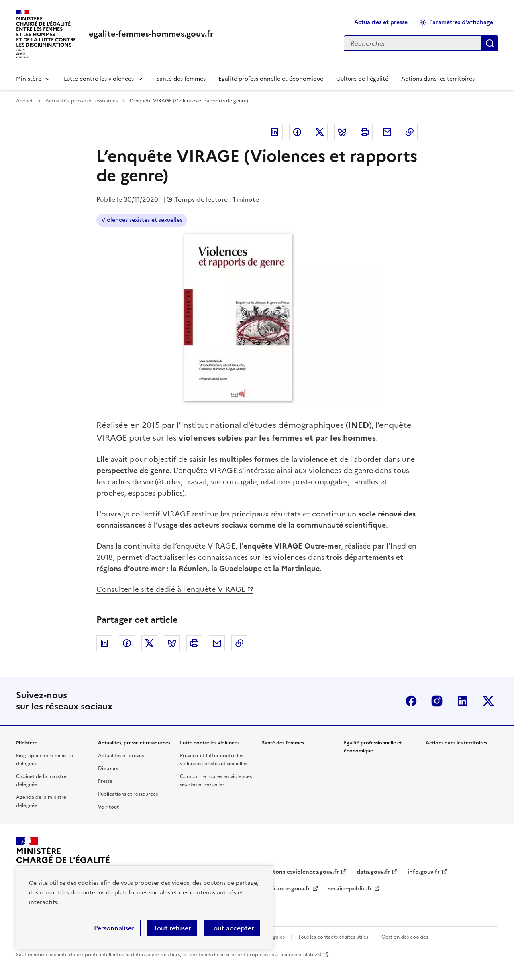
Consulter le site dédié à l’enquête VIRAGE (170, 589)
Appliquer (490, 43)
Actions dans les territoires (438, 79)
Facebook (297, 132)
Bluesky (342, 132)
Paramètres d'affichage (461, 22)
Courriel (387, 132)
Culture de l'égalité (362, 79)
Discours (108, 768)
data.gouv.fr (373, 871)
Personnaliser (114, 928)
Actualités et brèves (121, 755)
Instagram (437, 701)
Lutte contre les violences (99, 79)
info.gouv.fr (424, 871)
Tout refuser (172, 928)
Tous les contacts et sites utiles (333, 937)
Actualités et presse (381, 22)
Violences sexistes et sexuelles (141, 220)
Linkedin (275, 132)
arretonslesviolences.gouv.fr (300, 871)
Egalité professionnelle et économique (270, 79)
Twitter (320, 132)
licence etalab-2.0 (301, 954)
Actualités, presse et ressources (81, 100)
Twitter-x (488, 701)
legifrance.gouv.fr (286, 888)
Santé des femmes (181, 79)
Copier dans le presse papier (410, 132)
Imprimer (365, 132)
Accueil (24, 100)
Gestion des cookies (404, 937)
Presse (105, 781)
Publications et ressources (128, 794)
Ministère (28, 79)
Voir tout (108, 807)
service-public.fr (350, 888)
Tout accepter (232, 928)
